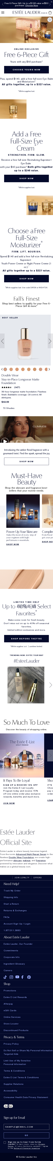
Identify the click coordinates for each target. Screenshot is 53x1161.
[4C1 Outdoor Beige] (40, 369)
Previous (2, 4)
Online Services (12, 1017)
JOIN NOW (9, 803)
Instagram (11, 977)
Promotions (10, 990)
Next (50, 4)
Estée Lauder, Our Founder (18, 943)
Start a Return (11, 903)
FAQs (7, 917)
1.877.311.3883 (12, 930)
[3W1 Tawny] (23, 369)
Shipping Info (11, 897)
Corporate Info (12, 957)
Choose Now (31, 5)
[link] (25, 340)
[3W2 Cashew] (35, 369)
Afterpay (8, 1003)
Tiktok (5, 977)
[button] (1, 341)
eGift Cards (10, 1010)
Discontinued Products (16, 1030)
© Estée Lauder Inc (26, 1156)
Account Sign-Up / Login (17, 923)
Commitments (11, 950)
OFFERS (37, 877)
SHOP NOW (26, 178)
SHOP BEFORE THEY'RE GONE (26, 639)
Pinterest (29, 977)
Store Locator (11, 1023)
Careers (8, 970)
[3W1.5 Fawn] (29, 369)
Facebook (23, 977)
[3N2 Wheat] (11, 369)
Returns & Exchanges (15, 910)
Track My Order (12, 890)
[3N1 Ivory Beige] (5, 369)
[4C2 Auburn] (46, 369)
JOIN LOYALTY (22, 877)
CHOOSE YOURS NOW (26, 69)
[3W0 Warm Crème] (17, 369)
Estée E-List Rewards (15, 997)
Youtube (17, 977)
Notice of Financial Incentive (27, 1148)
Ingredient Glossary (14, 963)
